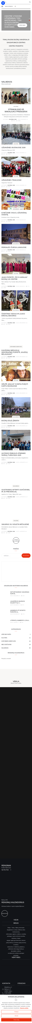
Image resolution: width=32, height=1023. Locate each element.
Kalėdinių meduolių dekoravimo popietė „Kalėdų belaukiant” (14, 352)
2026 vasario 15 (21, 185)
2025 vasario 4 (15, 604)
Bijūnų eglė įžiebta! (10, 421)
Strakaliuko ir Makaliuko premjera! (16, 110)
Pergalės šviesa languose (13, 247)
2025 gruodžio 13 (21, 425)
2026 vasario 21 (23, 119)
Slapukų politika (24, 1008)
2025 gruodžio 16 (21, 393)
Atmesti (16, 1015)
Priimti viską (16, 1019)
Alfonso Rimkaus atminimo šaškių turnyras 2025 (13, 454)
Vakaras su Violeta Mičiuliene (15, 524)
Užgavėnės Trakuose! (11, 180)
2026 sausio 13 (21, 249)
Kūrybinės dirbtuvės (16, 346)
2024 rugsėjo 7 (15, 614)
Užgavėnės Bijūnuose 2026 (13, 147)
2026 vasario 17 (21, 152)
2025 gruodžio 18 (21, 322)
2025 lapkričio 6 (21, 531)
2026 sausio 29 (21, 219)
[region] (16, 1009)
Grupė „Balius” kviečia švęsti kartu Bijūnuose (14, 385)
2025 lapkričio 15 (22, 462)
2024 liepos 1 (14, 622)
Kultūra (16, 106)
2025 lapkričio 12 (22, 496)
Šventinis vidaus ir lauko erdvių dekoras (13, 315)
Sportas (16, 449)
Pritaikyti (16, 1011)
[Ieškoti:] (11, 555)
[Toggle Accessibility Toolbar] (3, 3)
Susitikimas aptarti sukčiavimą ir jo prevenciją (15, 491)
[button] (29, 18)
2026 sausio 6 (20, 286)
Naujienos (16, 209)
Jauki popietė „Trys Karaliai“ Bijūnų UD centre (14, 278)
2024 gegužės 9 (15, 595)
